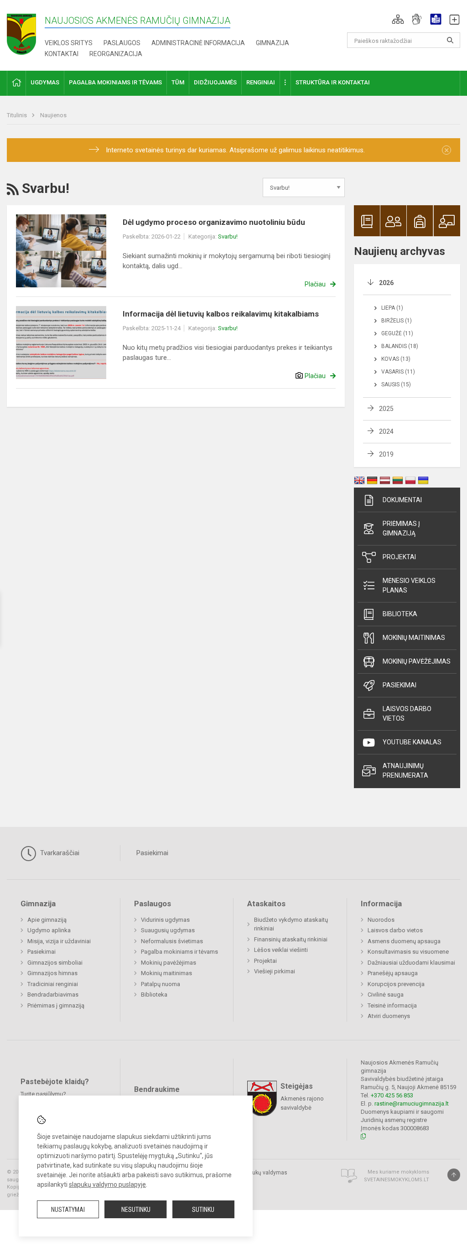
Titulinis (17, 115)
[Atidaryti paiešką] (450, 40)
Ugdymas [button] (45, 82)
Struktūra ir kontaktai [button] (333, 82)
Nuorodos (381, 919)
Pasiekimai (399, 685)
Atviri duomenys (389, 1016)
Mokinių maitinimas (414, 637)
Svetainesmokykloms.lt (396, 1180)
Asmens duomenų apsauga (404, 941)
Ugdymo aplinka (49, 930)
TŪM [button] (177, 82)
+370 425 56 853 (392, 1095)
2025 (386, 408)
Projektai (399, 557)
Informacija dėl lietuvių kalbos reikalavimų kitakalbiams (221, 313)
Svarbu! (228, 236)
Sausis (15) (396, 384)
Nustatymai (68, 1209)
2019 (386, 454)
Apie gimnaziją (47, 919)
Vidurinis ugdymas (165, 919)
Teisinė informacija (392, 1005)
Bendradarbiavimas (52, 994)
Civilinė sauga (386, 994)
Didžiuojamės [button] (215, 82)
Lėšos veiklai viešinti (281, 949)
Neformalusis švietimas (172, 941)
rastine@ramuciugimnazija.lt (411, 1103)
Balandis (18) (399, 346)
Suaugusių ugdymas (168, 930)
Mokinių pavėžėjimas (417, 661)
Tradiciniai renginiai (52, 984)
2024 (386, 431)
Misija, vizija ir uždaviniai (59, 941)
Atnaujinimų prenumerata (405, 770)
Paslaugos (122, 43)
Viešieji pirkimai (274, 971)
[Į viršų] (453, 1175)
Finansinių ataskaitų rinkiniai (290, 939)
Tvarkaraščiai (58, 853)
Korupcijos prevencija (396, 984)
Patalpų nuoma (160, 984)
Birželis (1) (396, 320)
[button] (398, 19)
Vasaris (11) (398, 372)
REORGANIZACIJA (115, 53)
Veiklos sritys (69, 43)
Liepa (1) (392, 308)
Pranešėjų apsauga (393, 973)
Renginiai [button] (260, 82)
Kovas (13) (395, 359)
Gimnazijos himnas (52, 973)
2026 (386, 282)
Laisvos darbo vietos (407, 713)
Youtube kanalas (412, 742)
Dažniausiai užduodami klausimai (411, 962)
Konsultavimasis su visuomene (408, 951)
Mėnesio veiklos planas (409, 585)
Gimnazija (272, 43)
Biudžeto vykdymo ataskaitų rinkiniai (291, 924)
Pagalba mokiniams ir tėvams (179, 951)
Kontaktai (61, 53)
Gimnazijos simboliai (55, 962)
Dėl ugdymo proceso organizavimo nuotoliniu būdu (214, 222)
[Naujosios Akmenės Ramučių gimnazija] (21, 31)
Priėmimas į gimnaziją (401, 528)
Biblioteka (400, 614)
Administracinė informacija (198, 43)
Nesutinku (135, 1209)
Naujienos (53, 115)
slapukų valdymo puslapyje (107, 1184)
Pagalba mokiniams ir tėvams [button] (115, 82)
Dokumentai (402, 500)
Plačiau (315, 284)
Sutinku (203, 1209)
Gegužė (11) (397, 333)
